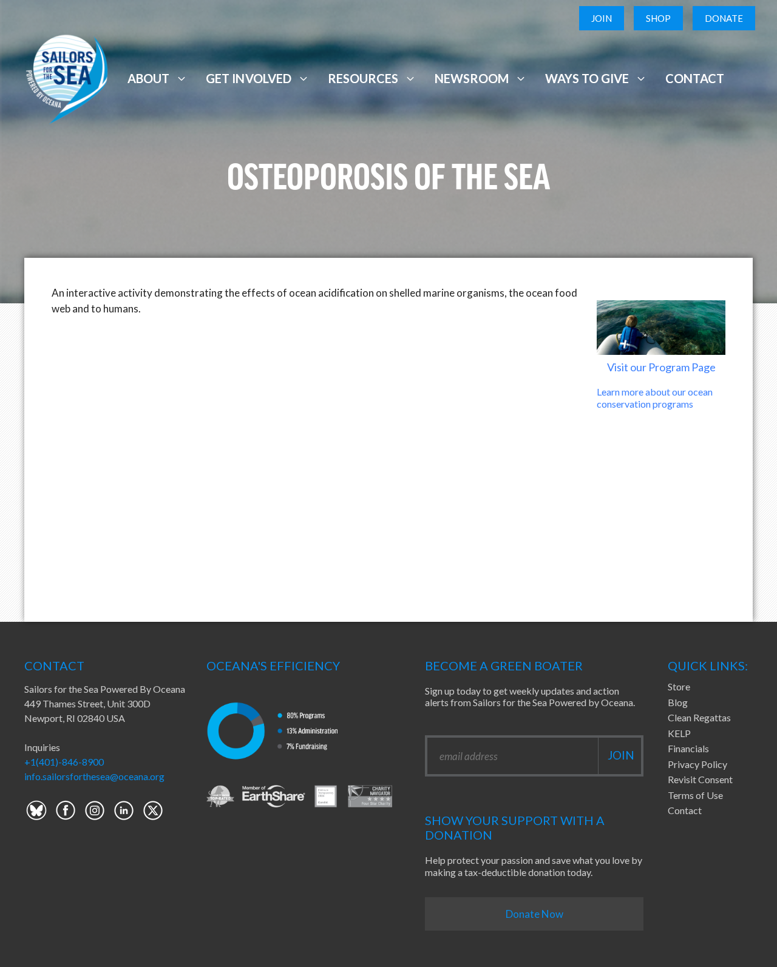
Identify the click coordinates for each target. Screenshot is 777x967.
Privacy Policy (697, 764)
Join (601, 18)
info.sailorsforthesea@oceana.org (94, 776)
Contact (694, 78)
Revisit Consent (700, 779)
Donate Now (534, 914)
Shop (658, 18)
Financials (688, 748)
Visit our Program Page (661, 367)
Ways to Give (587, 78)
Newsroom (472, 78)
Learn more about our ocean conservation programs (655, 397)
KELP (679, 733)
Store (679, 686)
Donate (724, 18)
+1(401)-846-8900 (64, 761)
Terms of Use (695, 795)
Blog (678, 702)
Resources (363, 78)
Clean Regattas (699, 717)
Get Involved (248, 78)
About (148, 78)
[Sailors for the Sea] (66, 76)
